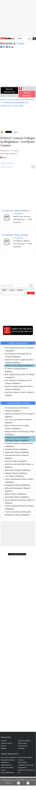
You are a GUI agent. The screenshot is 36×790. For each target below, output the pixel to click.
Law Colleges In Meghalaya (14, 476)
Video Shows (5, 762)
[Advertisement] (18, 18)
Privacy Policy (22, 743)
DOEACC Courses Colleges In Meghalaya (19, 365)
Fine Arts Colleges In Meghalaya (16, 461)
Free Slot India (22, 746)
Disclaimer (21, 748)
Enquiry (3, 746)
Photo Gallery (22, 762)
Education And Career (8, 760)
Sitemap (3, 748)
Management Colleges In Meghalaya (17, 485)
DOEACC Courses (17, 106)
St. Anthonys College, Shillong (15, 210)
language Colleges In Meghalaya (16, 473)
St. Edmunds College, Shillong (15, 235)
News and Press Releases (9, 757)
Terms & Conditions (24, 741)
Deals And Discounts (7, 772)
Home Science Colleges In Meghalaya (18, 470)
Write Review (18, 214)
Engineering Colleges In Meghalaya (17, 452)
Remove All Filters (8, 163)
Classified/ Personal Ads (25, 765)
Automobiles (22, 767)
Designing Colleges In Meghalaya (16, 449)
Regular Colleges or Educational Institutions (17, 100)
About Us (4, 741)
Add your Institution (27, 94)
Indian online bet (6, 765)
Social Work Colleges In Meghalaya (17, 497)
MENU (4, 157)
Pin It (15, 132)
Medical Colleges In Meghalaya (15, 494)
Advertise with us (6, 743)
